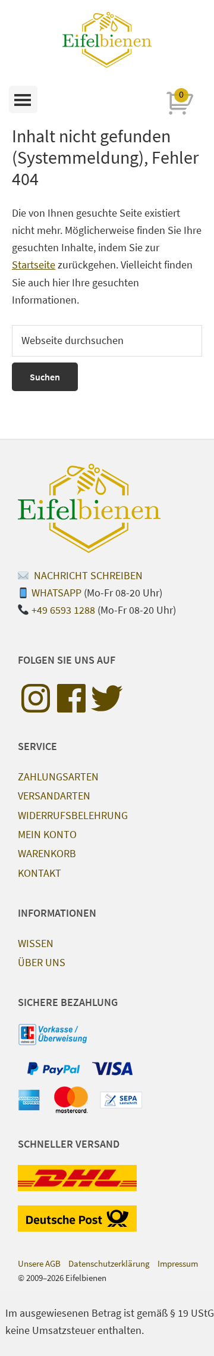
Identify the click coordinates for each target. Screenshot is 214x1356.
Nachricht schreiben (87, 575)
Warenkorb (47, 853)
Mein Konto (47, 834)
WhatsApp (56, 592)
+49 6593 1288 (63, 610)
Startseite (33, 264)
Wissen (36, 943)
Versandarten (54, 795)
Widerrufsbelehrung (73, 815)
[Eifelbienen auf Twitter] (107, 698)
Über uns (41, 962)
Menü (23, 99)
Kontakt (39, 873)
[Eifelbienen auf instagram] (36, 698)
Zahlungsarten (58, 776)
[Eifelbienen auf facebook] (71, 698)
